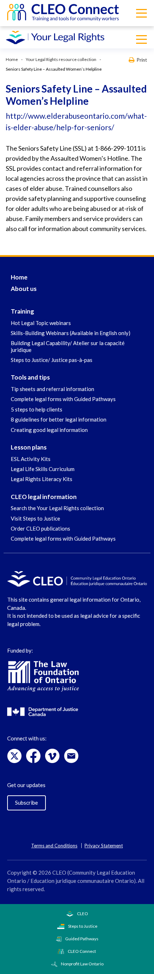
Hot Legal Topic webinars (41, 323)
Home (12, 59)
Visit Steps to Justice (35, 518)
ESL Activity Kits (30, 459)
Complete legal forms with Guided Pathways (63, 399)
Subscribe (26, 802)
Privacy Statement (104, 845)
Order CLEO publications (40, 528)
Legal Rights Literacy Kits (41, 479)
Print (142, 59)
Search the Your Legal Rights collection (57, 508)
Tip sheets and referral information (52, 389)
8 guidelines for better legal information (58, 419)
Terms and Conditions (54, 845)
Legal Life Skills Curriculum (42, 469)
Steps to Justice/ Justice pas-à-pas (51, 360)
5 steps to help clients (36, 409)
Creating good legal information (49, 430)
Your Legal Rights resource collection (61, 59)
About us (24, 288)
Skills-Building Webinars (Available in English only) (70, 333)
